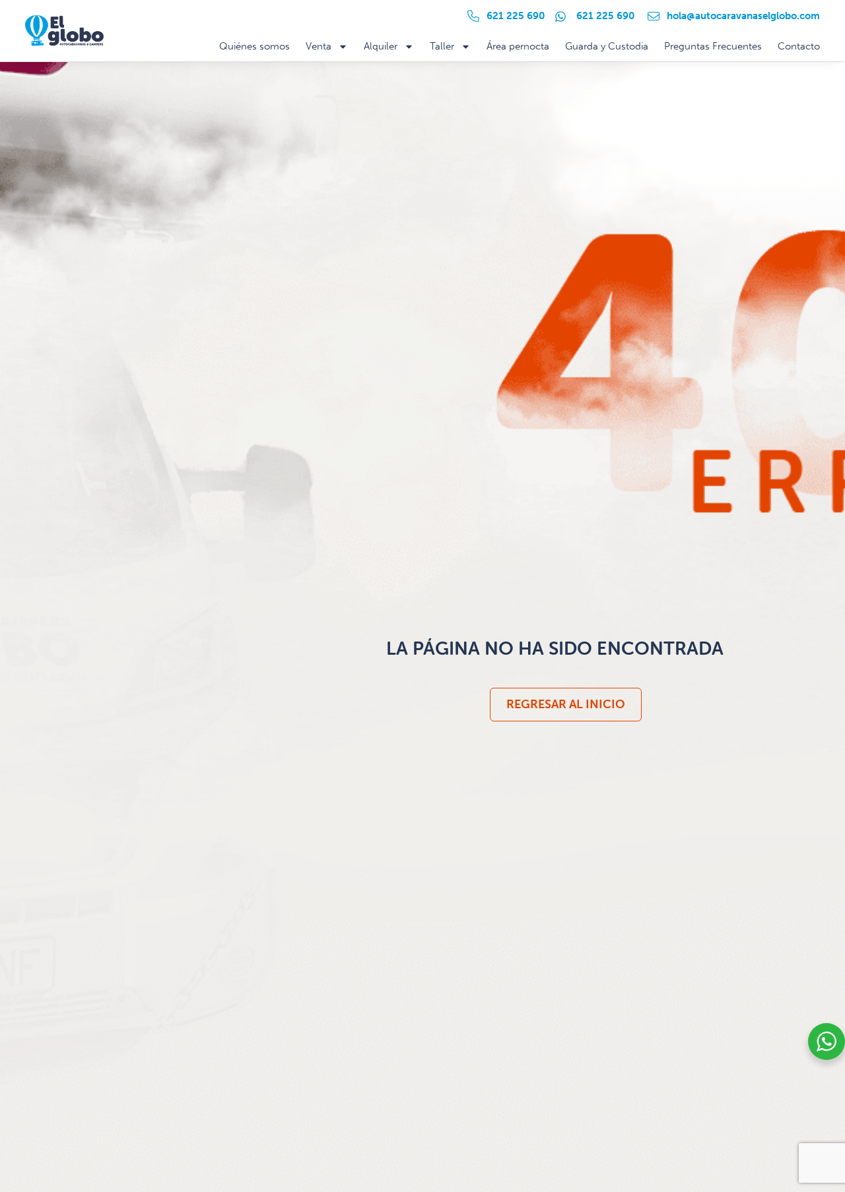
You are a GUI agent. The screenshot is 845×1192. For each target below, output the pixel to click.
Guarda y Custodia (606, 46)
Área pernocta (518, 46)
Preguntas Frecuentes (713, 46)
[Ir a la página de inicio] (64, 31)
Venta (318, 46)
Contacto (799, 46)
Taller (442, 46)
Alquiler (380, 46)
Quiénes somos (254, 46)
